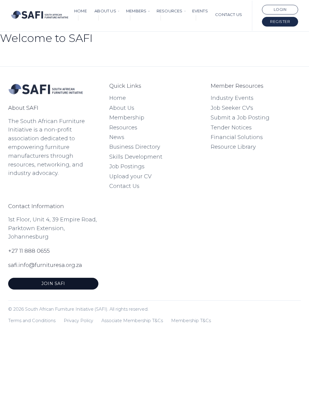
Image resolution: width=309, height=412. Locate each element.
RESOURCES (170, 10)
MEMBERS (136, 10)
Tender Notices (231, 127)
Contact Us (124, 186)
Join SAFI (53, 283)
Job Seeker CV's (232, 108)
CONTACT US (228, 14)
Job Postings (127, 166)
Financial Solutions (237, 137)
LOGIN (280, 9)
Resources (123, 127)
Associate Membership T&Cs (132, 320)
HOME (80, 10)
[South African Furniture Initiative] (40, 15)
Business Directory (134, 147)
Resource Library (233, 147)
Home (117, 98)
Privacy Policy (78, 320)
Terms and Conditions (32, 320)
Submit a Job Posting (240, 117)
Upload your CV (130, 176)
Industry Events (232, 98)
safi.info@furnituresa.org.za (45, 265)
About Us (121, 108)
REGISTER (280, 21)
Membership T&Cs (191, 320)
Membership (126, 117)
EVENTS (200, 10)
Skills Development (135, 157)
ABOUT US (105, 10)
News (116, 137)
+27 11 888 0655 (29, 251)
